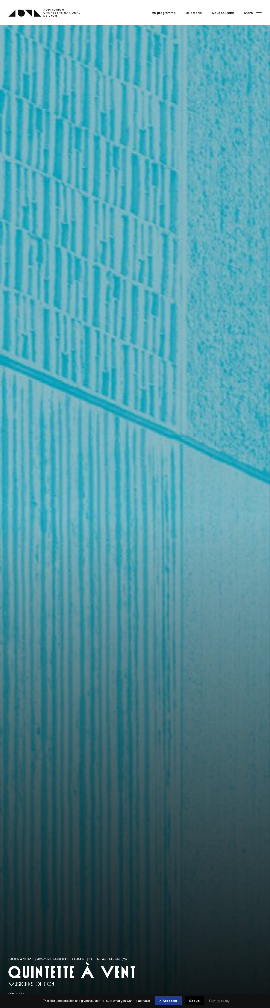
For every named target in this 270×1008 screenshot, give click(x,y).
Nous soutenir (223, 13)
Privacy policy (219, 1001)
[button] (252, 12)
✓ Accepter (168, 1001)
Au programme (164, 13)
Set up (194, 1001)
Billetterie (194, 13)
